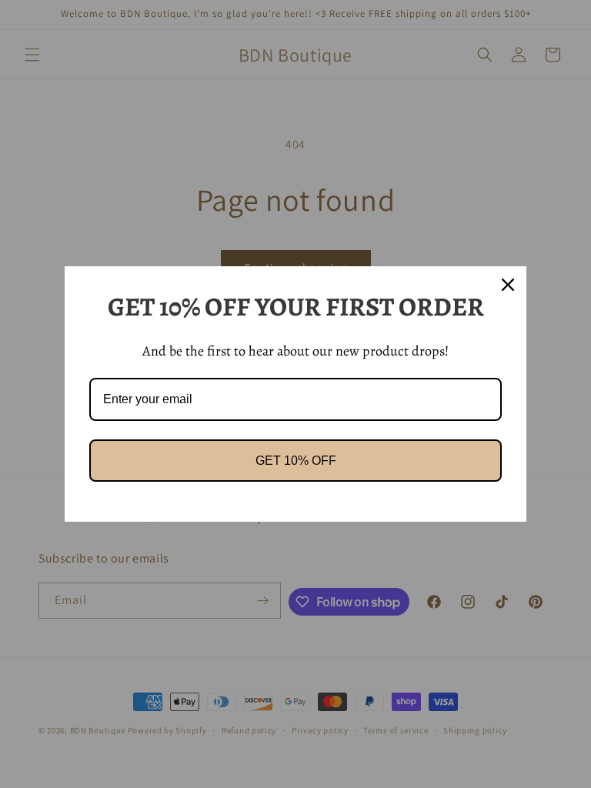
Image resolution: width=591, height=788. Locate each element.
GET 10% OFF (295, 460)
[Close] (507, 284)
